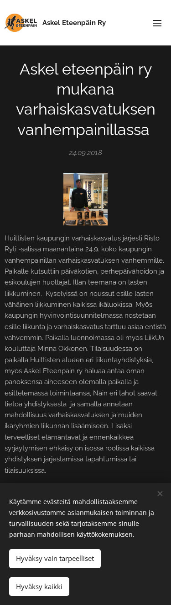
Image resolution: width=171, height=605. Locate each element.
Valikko (157, 23)
